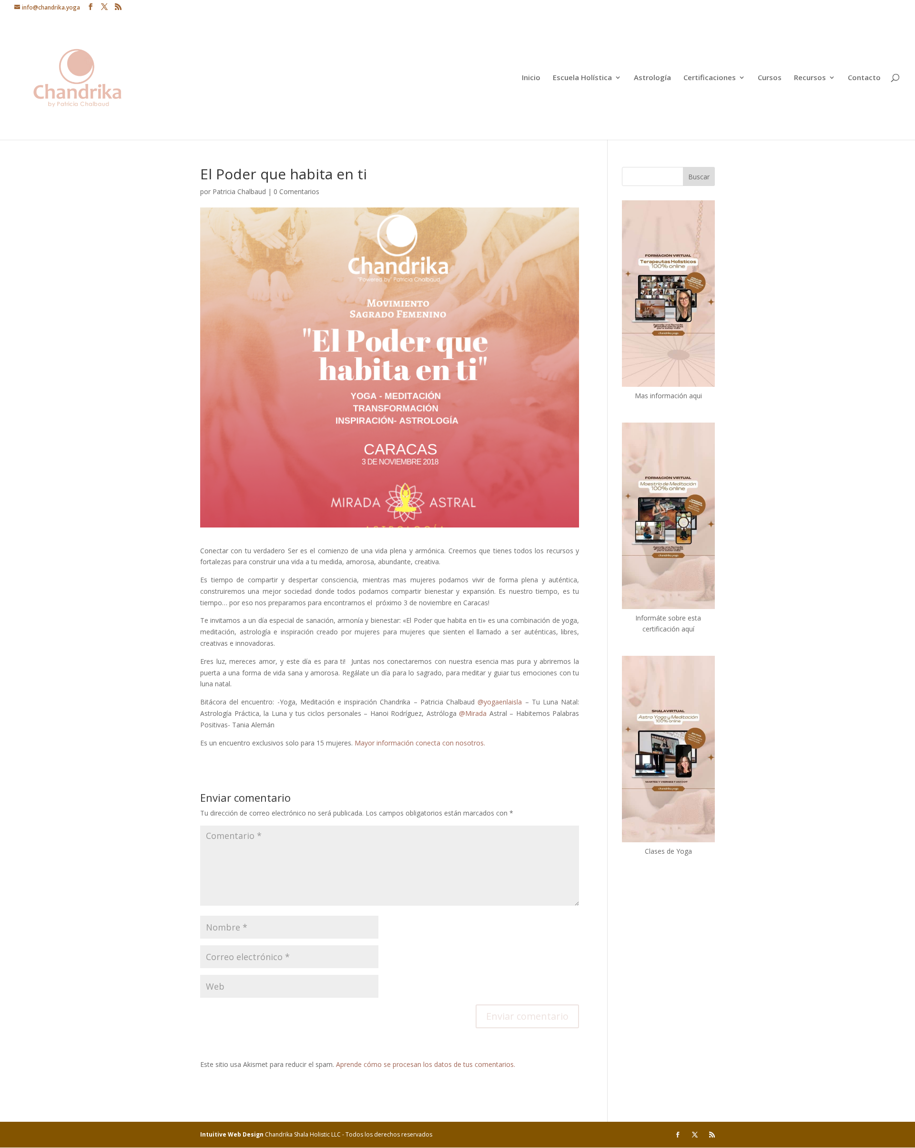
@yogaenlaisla (500, 701)
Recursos (810, 78)
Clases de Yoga (668, 851)
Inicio (531, 78)
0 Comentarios (296, 191)
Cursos (770, 78)
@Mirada (473, 713)
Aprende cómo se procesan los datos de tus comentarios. (425, 1064)
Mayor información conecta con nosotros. (421, 742)
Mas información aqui (668, 395)
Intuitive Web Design (232, 1134)
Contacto (864, 78)
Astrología (652, 78)
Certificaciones (709, 78)
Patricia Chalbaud (239, 191)
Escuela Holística (582, 78)
